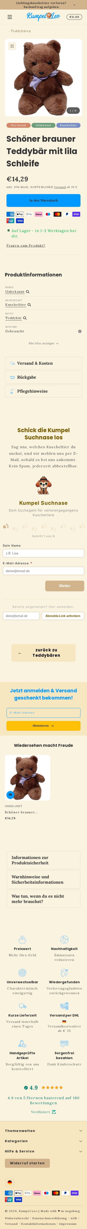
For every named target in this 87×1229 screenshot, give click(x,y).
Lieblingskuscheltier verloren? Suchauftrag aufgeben (41, 5)
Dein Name (12, 545)
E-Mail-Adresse (17, 563)
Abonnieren (40, 725)
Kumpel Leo (28, 1211)
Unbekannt (43, 125)
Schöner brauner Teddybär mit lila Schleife (20, 812)
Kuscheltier (68, 125)
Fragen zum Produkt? (25, 245)
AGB (74, 1218)
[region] (43, 5)
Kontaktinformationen (38, 1224)
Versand (60, 187)
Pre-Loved (18, 125)
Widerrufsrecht (17, 1218)
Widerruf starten (27, 1163)
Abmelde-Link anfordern (62, 616)
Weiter (64, 586)
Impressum (68, 1224)
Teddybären (21, 31)
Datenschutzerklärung (49, 1218)
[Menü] (10, 17)
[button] (73, 17)
